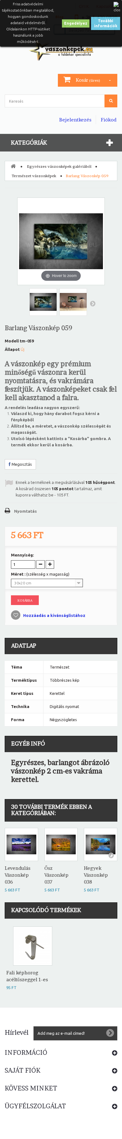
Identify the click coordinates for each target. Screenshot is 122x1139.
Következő (92, 303)
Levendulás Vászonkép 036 (17, 875)
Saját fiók (22, 1070)
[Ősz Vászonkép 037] (61, 844)
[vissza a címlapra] (13, 166)
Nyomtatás (25, 511)
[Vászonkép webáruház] (61, 50)
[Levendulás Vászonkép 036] (21, 844)
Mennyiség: (22, 555)
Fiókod (108, 120)
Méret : (40, 574)
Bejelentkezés (75, 120)
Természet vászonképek (34, 175)
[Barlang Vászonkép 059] (43, 302)
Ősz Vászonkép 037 (56, 875)
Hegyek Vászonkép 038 (96, 875)
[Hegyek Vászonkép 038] (100, 844)
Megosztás (21, 464)
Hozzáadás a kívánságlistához (53, 615)
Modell (12, 341)
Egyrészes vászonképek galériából (59, 166)
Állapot (12, 349)
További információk (105, 23)
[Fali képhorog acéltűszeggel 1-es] (32, 946)
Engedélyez (75, 23)
